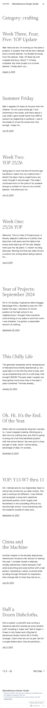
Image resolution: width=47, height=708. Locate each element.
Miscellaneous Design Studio (25, 4)
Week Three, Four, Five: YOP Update (20, 36)
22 (11, 671)
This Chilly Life (17, 356)
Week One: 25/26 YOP (13, 224)
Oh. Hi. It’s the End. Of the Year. (22, 418)
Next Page (39, 671)
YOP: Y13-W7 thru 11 (23, 480)
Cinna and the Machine (15, 544)
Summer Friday (18, 98)
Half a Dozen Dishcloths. (20, 612)
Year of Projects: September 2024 (18, 291)
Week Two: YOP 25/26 (13, 159)
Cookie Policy (8, 699)
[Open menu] (43, 4)
